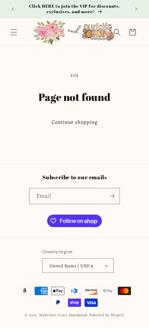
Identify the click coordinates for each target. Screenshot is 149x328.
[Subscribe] (112, 196)
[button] (13, 32)
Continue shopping (75, 122)
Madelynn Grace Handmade (63, 315)
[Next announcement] (136, 9)
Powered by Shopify (106, 315)
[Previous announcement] (12, 9)
